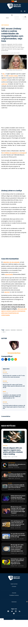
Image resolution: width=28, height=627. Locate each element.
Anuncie (14, 593)
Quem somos (14, 584)
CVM (4, 76)
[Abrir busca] (21, 11)
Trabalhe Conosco (14, 595)
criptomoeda (9, 274)
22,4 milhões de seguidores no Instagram (14, 153)
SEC (3, 74)
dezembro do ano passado (11, 262)
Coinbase (4, 80)
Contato (14, 586)
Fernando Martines (14, 353)
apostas (6, 292)
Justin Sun (4, 84)
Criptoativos (7, 330)
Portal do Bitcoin (14, 6)
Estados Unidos (13, 76)
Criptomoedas (5, 25)
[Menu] (24, 11)
